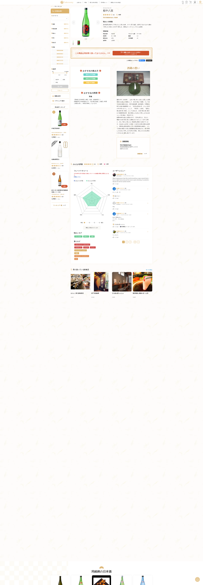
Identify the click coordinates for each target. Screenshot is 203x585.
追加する (66, 24)
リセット (59, 90)
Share (142, 60)
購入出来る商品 (94, 2)
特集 (85, 2)
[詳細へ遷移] (60, 118)
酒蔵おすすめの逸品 (116, 2)
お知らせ (79, 2)
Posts (149, 60)
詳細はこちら (77, 176)
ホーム (52, 6)
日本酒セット (104, 2)
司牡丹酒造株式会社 (108, 17)
